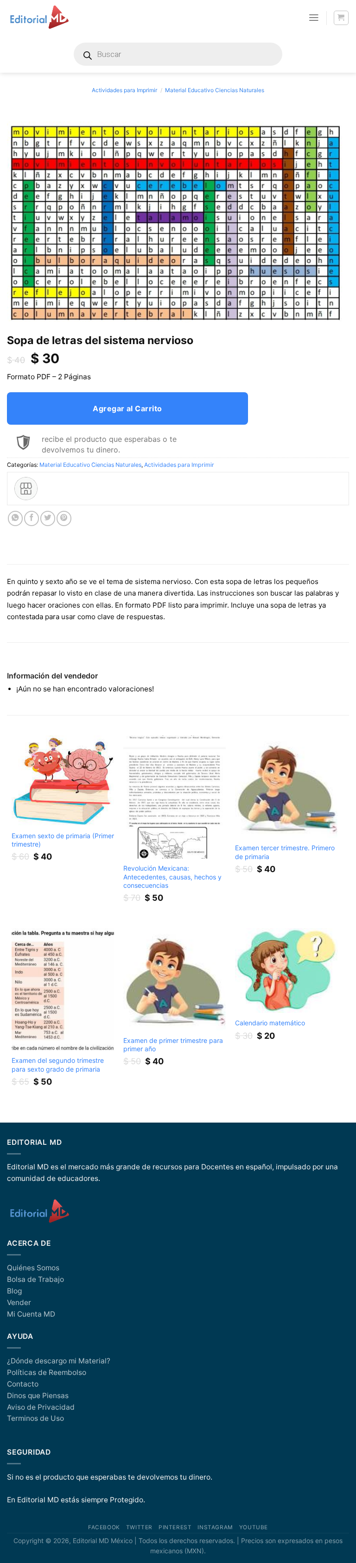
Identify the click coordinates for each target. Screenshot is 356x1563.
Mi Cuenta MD (31, 1314)
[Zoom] (19, 317)
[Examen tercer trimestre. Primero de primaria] (286, 786)
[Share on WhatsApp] (15, 518)
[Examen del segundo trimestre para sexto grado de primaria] (63, 989)
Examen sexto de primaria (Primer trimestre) (63, 840)
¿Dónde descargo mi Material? (58, 1360)
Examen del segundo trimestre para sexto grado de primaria (58, 1064)
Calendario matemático (270, 1023)
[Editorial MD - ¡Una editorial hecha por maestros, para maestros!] (39, 17)
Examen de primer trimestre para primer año (173, 1044)
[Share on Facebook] (31, 518)
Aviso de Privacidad (41, 1407)
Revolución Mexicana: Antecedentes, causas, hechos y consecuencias (172, 876)
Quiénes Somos (33, 1267)
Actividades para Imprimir (124, 90)
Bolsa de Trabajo (35, 1279)
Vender (19, 1302)
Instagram (215, 1527)
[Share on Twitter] (47, 518)
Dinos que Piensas (38, 1395)
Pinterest (175, 1527)
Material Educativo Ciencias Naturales (214, 90)
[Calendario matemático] (286, 970)
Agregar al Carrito (127, 408)
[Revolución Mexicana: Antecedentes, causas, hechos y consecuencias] (174, 796)
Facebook (104, 1527)
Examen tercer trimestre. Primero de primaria (285, 852)
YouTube (253, 1527)
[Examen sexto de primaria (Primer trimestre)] (63, 780)
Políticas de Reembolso (46, 1372)
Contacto (22, 1384)
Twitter (139, 1527)
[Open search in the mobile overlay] (178, 54)
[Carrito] (341, 18)
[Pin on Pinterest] (64, 518)
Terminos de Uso (35, 1418)
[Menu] (313, 17)
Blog (14, 1291)
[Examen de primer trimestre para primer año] (174, 979)
